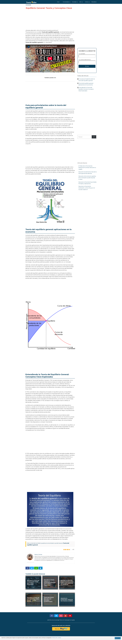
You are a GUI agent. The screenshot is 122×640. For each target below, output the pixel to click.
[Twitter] (56, 615)
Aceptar (118, 638)
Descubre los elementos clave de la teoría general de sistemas (87, 172)
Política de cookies (56, 637)
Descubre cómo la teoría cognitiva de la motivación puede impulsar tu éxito (87, 178)
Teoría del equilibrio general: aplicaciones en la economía (85, 84)
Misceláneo (94, 1)
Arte (80, 1)
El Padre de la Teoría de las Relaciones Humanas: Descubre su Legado (87, 167)
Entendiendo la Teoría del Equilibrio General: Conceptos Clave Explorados (86, 89)
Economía (28, 4)
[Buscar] (94, 136)
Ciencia (86, 1)
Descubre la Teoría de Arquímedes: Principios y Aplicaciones (87, 182)
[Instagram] (61, 615)
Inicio (58, 1)
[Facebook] (52, 615)
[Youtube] (65, 615)
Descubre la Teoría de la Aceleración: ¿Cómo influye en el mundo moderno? (86, 188)
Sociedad (74, 1)
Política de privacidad (53, 620)
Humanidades (66, 1)
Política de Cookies (63, 620)
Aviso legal (71, 620)
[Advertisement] (50, 20)
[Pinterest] (70, 615)
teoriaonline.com (30, 562)
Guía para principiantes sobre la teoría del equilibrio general (86, 79)
